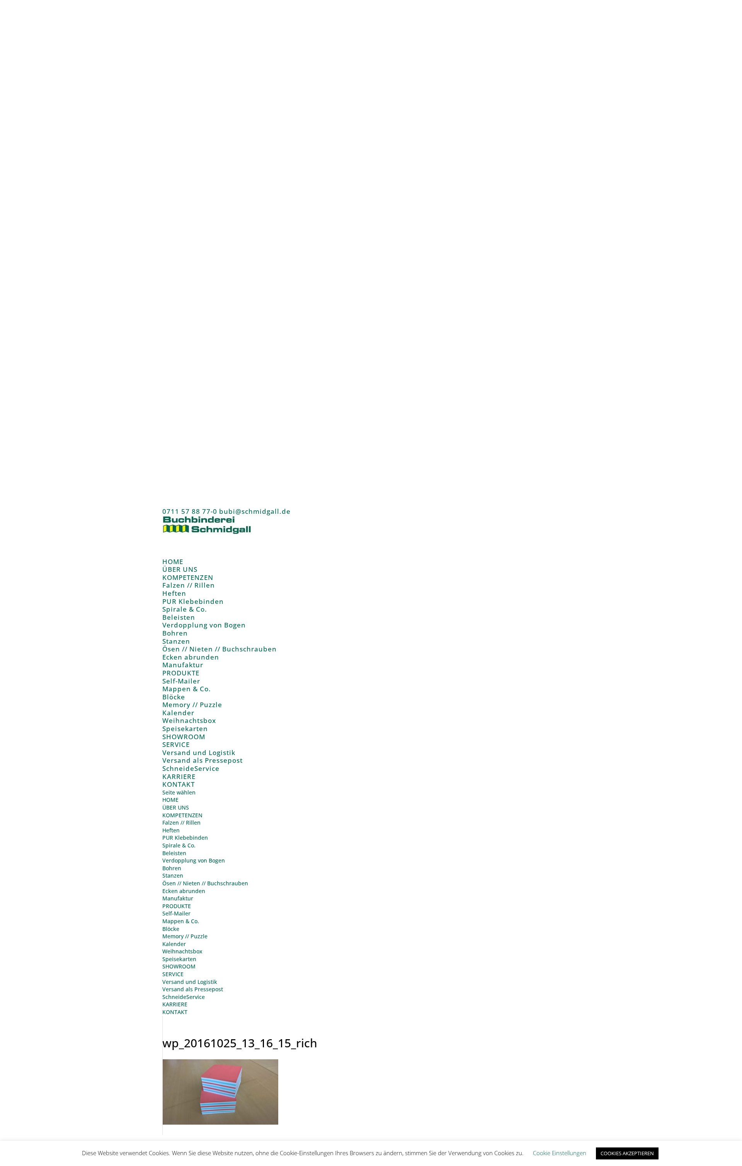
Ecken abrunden (190, 657)
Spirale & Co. (184, 609)
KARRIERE (174, 1004)
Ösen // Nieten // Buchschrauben (219, 648)
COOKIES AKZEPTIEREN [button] (627, 1153)
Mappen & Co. (186, 688)
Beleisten (178, 617)
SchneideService (191, 768)
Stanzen (176, 641)
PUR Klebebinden (193, 601)
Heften (174, 593)
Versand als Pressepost (202, 760)
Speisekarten (185, 728)
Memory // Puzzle (192, 704)
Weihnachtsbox (189, 720)
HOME (170, 799)
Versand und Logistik (198, 752)
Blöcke (173, 696)
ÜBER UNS (175, 807)
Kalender (178, 712)
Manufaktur (182, 664)
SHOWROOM (179, 966)
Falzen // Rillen (188, 585)
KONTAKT (178, 784)
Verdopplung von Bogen (204, 625)
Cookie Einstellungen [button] (559, 1153)
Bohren (175, 633)
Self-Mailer (181, 681)
